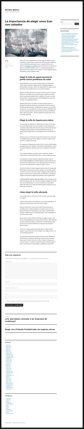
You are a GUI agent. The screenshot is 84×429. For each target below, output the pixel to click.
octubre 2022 (9, 374)
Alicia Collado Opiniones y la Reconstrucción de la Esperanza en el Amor (70, 45)
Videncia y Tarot (9, 413)
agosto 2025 (8, 346)
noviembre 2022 (9, 372)
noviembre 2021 (9, 385)
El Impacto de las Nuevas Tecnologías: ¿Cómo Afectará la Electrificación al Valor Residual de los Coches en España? (70, 41)
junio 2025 (8, 347)
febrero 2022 (9, 382)
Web (6, 294)
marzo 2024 (8, 360)
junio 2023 (8, 364)
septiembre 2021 (9, 387)
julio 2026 (8, 345)
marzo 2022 (8, 380)
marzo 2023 (8, 368)
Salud (7, 408)
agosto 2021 (8, 389)
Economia (8, 398)
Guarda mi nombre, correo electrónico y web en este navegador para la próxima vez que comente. (28, 301)
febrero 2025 (9, 353)
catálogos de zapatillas (31, 66)
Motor (7, 406)
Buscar (61, 22)
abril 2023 (8, 367)
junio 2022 (8, 378)
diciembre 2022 (9, 371)
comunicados (8, 63)
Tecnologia (8, 409)
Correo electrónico (11, 288)
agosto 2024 (9, 358)
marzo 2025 (8, 352)
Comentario (9, 261)
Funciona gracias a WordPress (19, 422)
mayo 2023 (8, 365)
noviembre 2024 (9, 356)
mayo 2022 (8, 379)
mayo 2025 (8, 349)
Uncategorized (9, 410)
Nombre (7, 281)
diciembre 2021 (9, 383)
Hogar (7, 401)
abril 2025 (8, 350)
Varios (7, 412)
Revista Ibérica (12, 10)
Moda (6, 67)
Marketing (8, 402)
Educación (8, 399)
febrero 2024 (9, 361)
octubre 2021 (9, 386)
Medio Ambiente (9, 404)
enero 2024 (8, 363)
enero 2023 (8, 369)
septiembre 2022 (10, 375)
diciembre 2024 (9, 354)
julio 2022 (8, 376)
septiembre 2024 (10, 357)
